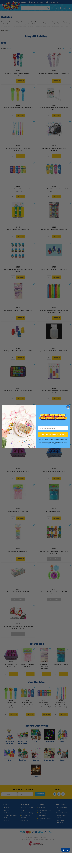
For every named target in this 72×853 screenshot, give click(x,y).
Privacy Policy (51, 443)
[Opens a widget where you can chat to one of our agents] (65, 850)
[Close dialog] (68, 406)
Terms (56, 443)
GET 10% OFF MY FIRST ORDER (53, 434)
